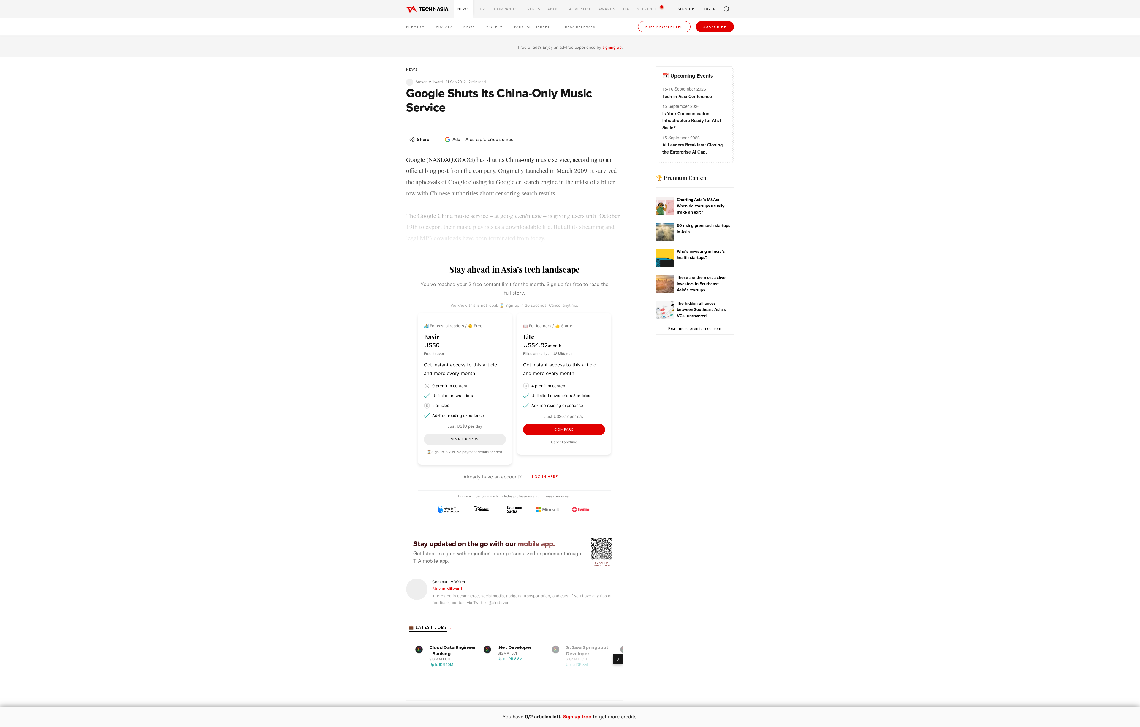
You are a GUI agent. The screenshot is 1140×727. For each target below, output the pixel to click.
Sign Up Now (465, 439)
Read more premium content (695, 328)
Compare (564, 429)
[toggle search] (727, 9)
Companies (506, 9)
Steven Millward (447, 588)
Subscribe (714, 27)
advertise (580, 9)
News (463, 9)
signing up (612, 47)
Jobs (481, 9)
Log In (709, 9)
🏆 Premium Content (682, 177)
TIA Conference (640, 9)
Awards (606, 9)
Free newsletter (664, 27)
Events (532, 9)
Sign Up (686, 9)
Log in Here (545, 476)
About (554, 9)
